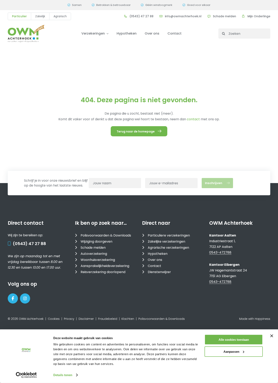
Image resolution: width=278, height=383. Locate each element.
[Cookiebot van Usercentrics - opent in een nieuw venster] (26, 375)
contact (194, 119)
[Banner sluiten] (271, 335)
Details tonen (62, 375)
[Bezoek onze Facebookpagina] (13, 298)
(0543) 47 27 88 (29, 243)
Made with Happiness (254, 319)
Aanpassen (231, 351)
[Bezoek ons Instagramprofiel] (25, 298)
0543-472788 (220, 252)
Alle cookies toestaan (234, 339)
